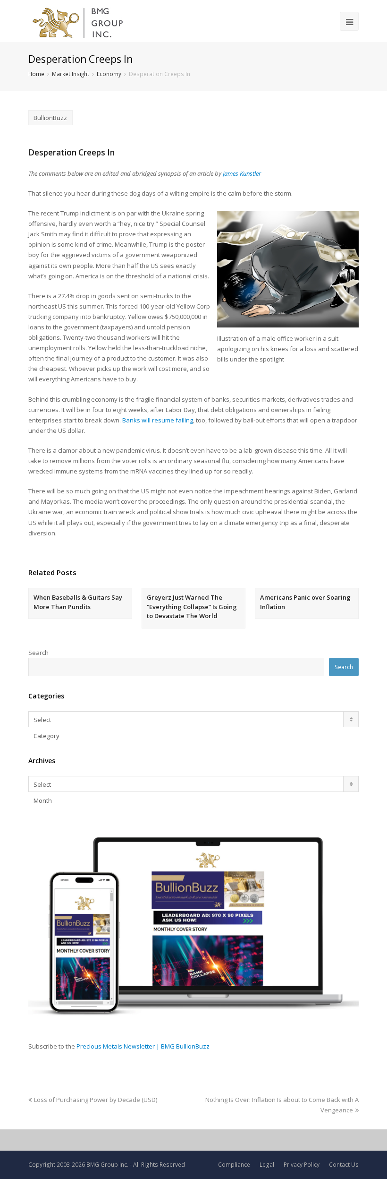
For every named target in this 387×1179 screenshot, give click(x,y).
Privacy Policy (302, 1165)
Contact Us (344, 1165)
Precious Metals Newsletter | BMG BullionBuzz (143, 1046)
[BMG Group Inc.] (78, 21)
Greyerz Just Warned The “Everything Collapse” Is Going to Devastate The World (192, 606)
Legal (267, 1165)
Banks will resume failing (157, 420)
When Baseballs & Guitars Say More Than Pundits (78, 602)
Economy (109, 73)
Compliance (234, 1165)
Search (38, 652)
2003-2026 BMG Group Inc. (92, 1165)
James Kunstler (242, 173)
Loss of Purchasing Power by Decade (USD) (95, 1099)
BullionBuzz (50, 117)
